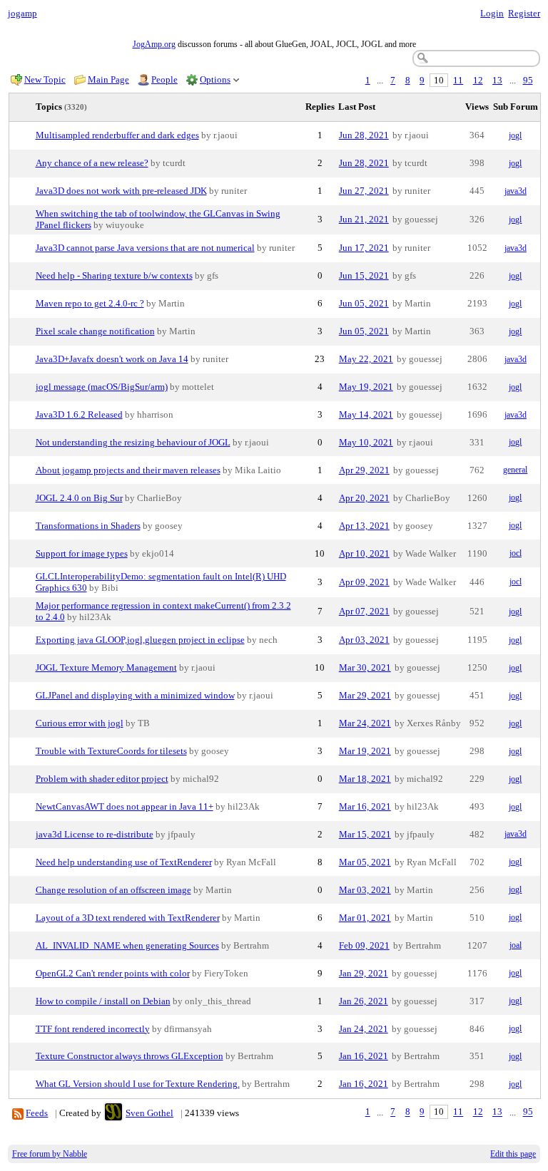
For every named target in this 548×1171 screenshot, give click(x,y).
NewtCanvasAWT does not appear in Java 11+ (124, 806)
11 (458, 80)
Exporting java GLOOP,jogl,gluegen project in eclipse (140, 639)
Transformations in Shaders (88, 525)
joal (515, 945)
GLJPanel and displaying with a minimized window (135, 695)
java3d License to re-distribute (94, 834)
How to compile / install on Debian (103, 1001)
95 (528, 80)
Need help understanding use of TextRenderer (124, 862)
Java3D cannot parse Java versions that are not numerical (145, 247)
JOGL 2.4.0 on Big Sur (79, 497)
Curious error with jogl (79, 723)
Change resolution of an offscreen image (113, 889)
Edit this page (513, 1154)
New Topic (45, 79)
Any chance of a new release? (92, 163)
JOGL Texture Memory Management (106, 667)
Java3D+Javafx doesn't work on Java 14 (112, 359)
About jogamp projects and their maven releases (128, 470)
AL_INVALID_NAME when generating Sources (127, 945)
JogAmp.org (154, 44)
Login (492, 13)
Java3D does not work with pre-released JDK (121, 190)
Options (215, 79)
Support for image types (82, 553)
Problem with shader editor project (102, 778)
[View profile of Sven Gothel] (113, 1113)
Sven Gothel (149, 1113)
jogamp (22, 13)
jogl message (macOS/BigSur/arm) (102, 386)
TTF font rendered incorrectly (93, 1028)
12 (478, 80)
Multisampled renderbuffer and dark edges (117, 135)
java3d (515, 191)
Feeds (37, 1113)
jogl (515, 135)
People (164, 79)
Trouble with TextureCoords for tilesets (111, 751)
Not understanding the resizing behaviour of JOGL (133, 442)
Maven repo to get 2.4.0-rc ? (90, 303)
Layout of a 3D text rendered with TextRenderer (128, 917)
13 (497, 80)
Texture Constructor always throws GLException (129, 1056)
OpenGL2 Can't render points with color (113, 973)
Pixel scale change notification (95, 331)
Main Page (108, 79)
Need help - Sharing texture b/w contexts (114, 275)
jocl (515, 553)
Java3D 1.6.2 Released (79, 414)
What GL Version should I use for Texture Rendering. (138, 1083)
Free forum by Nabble (49, 1154)
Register (524, 13)
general (515, 470)
